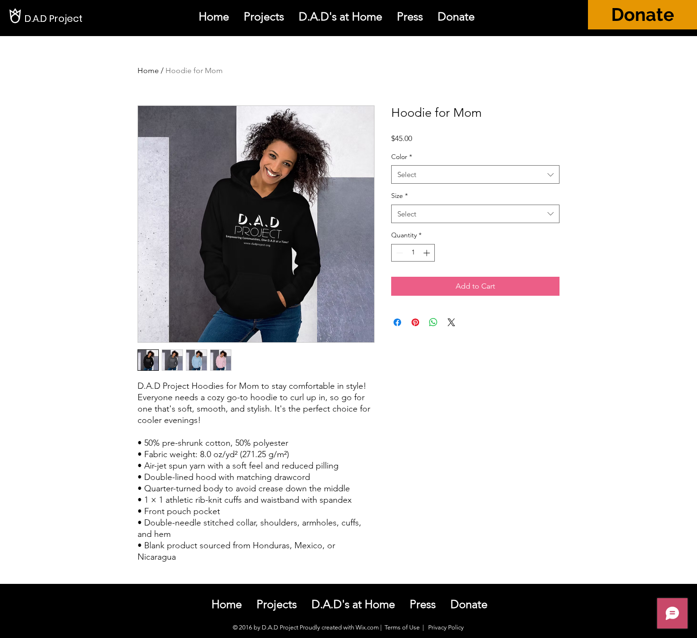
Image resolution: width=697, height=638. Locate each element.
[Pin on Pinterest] (415, 322)
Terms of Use (402, 627)
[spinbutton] (413, 252)
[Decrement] (398, 252)
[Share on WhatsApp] (433, 322)
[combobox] (475, 174)
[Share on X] (451, 322)
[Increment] (427, 252)
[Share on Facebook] (397, 322)
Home (148, 70)
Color (401, 156)
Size (399, 195)
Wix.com (367, 627)
